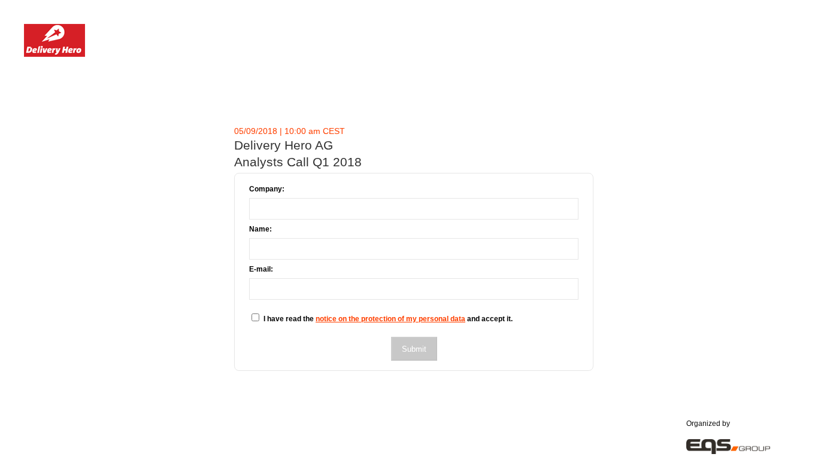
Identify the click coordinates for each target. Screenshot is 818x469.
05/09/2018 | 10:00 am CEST (289, 131)
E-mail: (261, 269)
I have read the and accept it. (388, 319)
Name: (260, 229)
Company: (266, 189)
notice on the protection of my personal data (390, 319)
